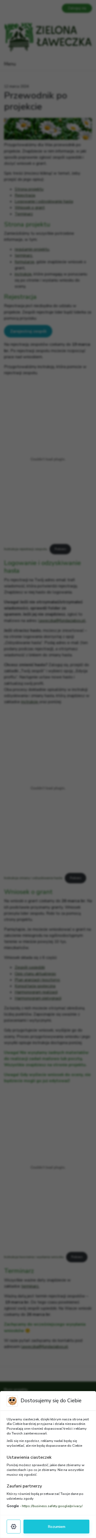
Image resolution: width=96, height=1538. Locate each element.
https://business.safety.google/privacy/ (52, 1506)
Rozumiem (56, 1526)
